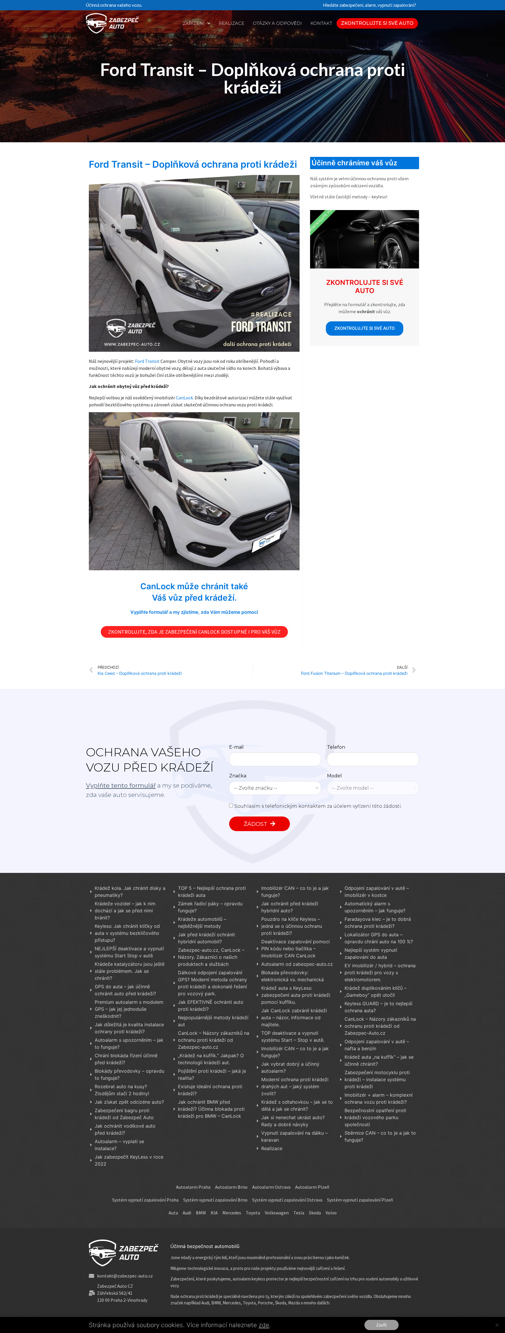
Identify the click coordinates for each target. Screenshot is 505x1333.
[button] (377, 23)
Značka (237, 776)
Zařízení (194, 23)
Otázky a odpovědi (277, 23)
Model (334, 776)
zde (264, 1325)
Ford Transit (147, 361)
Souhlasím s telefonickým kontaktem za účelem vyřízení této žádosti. (318, 806)
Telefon (336, 747)
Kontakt (321, 23)
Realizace (231, 23)
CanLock (184, 398)
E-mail (236, 747)
